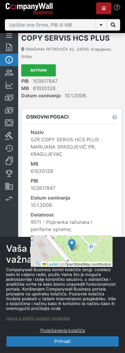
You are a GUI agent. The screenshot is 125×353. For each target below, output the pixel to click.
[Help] (117, 7)
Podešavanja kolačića (62, 330)
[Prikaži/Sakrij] (101, 25)
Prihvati (62, 341)
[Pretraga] (113, 25)
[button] (103, 8)
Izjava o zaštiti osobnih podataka (38, 318)
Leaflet (52, 264)
